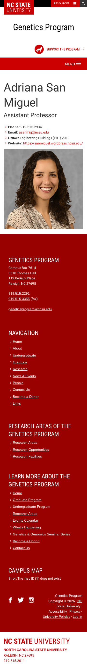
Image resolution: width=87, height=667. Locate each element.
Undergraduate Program (31, 507)
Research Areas (25, 442)
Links (17, 403)
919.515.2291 (19, 293)
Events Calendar (25, 520)
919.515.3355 (19, 299)
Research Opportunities (31, 449)
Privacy (74, 611)
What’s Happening (27, 527)
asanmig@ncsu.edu (34, 132)
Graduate (20, 362)
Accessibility (58, 611)
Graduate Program (27, 500)
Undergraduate (24, 355)
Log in (77, 617)
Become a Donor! (26, 541)
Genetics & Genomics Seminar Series (41, 534)
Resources (61, 3)
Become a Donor (26, 397)
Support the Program (63, 49)
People (18, 383)
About (17, 348)
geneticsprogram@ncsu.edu (30, 309)
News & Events (24, 376)
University (37, 641)
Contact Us (21, 390)
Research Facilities (27, 456)
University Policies (56, 617)
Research (20, 369)
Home (17, 341)
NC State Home (21, 4)
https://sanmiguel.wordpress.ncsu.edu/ (53, 143)
